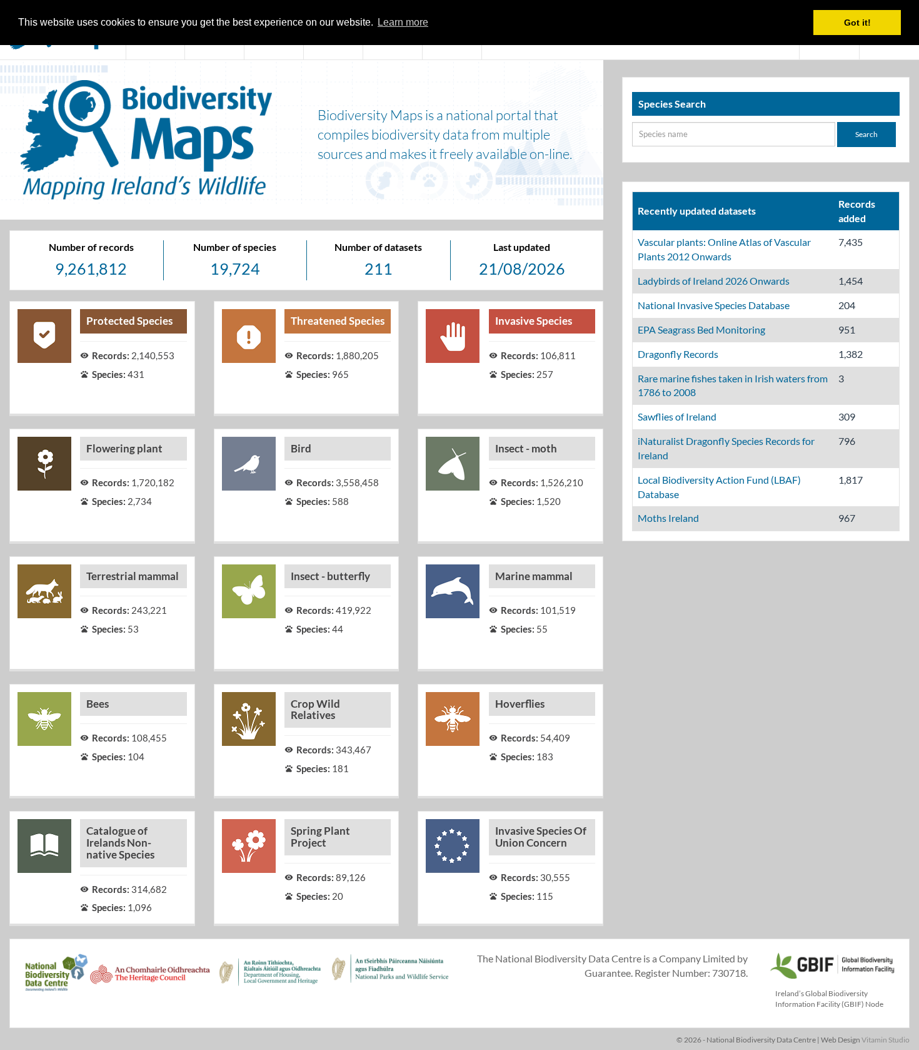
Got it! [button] (857, 23)
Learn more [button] (403, 22)
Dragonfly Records (678, 354)
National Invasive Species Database (714, 305)
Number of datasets (378, 247)
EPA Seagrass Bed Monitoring (701, 329)
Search (866, 134)
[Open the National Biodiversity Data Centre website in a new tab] (56, 979)
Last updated (521, 247)
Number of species (234, 247)
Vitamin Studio (885, 1039)
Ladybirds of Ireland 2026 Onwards (714, 281)
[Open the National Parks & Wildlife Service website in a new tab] (390, 979)
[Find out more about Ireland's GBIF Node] (831, 964)
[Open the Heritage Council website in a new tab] (150, 979)
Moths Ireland (668, 518)
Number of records (91, 247)
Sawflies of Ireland (677, 416)
